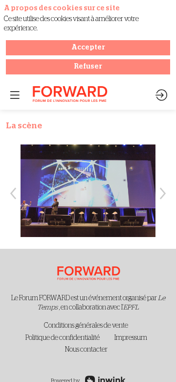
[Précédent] (13, 193)
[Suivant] (162, 193)
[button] (14, 95)
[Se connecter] (161, 95)
